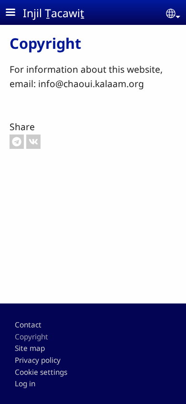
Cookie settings (41, 372)
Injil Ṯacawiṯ (53, 13)
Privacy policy (38, 360)
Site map (30, 348)
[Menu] (16, 13)
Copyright (31, 337)
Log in (25, 384)
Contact (28, 325)
